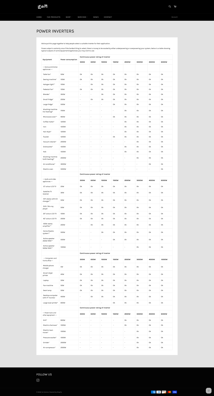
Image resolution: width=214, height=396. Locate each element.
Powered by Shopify (55, 392)
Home (39, 17)
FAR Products (53, 17)
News (96, 17)
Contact (108, 17)
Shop (68, 17)
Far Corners (45, 392)
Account (175, 17)
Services (82, 17)
